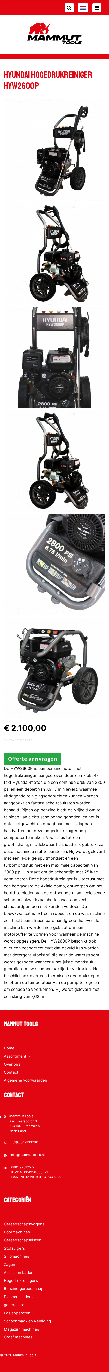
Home (9, 1048)
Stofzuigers (14, 1248)
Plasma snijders (18, 1296)
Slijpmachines (16, 1256)
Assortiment (15, 1056)
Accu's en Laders (19, 1272)
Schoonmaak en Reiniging (27, 1321)
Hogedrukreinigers (21, 1280)
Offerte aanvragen (32, 758)
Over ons (12, 1064)
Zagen (9, 1264)
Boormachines (17, 1232)
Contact (11, 1072)
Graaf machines (18, 1337)
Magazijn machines (21, 1329)
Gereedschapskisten (22, 1240)
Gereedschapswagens (24, 1224)
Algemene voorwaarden (25, 1080)
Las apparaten (17, 1313)
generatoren (15, 1304)
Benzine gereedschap (23, 1288)
